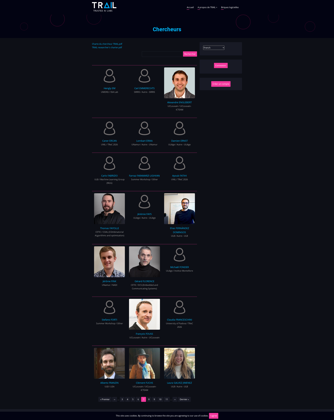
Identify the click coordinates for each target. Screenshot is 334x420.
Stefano (109, 319)
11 (168, 399)
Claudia (179, 319)
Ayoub (179, 175)
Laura (179, 382)
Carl (144, 88)
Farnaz (144, 175)
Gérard (144, 281)
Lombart (144, 140)
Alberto (109, 382)
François (144, 333)
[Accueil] (104, 7)
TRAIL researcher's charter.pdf (107, 47)
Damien (179, 140)
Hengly (109, 88)
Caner (109, 140)
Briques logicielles (230, 7)
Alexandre (179, 102)
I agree (213, 415)
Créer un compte (221, 83)
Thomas (109, 228)
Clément (144, 382)
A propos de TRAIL (207, 7)
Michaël (179, 267)
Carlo (109, 175)
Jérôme (109, 281)
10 (161, 399)
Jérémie (144, 214)
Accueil (190, 7)
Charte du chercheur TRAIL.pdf (107, 43)
